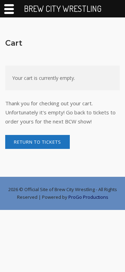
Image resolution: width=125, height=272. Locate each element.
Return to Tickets (37, 142)
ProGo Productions (88, 197)
